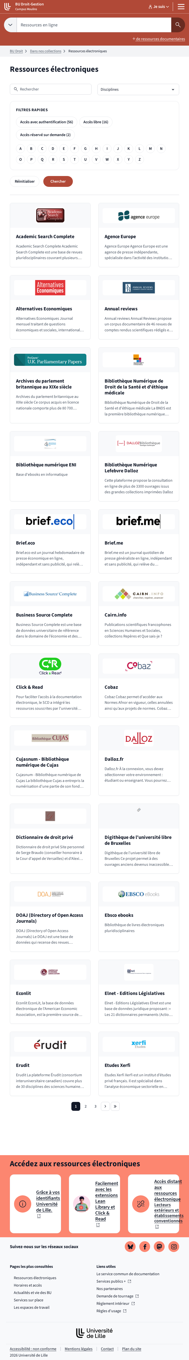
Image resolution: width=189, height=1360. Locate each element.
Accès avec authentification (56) (46, 122)
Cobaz (111, 687)
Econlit (23, 993)
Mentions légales (79, 1349)
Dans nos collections (45, 51)
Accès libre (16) (95, 122)
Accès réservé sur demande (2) (45, 135)
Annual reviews (121, 309)
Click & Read (29, 687)
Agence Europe (120, 237)
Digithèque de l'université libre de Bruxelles (138, 840)
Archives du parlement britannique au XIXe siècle (44, 384)
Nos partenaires (109, 1288)
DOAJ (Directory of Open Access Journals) (49, 918)
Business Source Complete (44, 615)
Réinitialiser (25, 181)
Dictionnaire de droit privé (44, 837)
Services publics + (111, 1281)
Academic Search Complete (45, 237)
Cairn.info (115, 615)
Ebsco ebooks (119, 915)
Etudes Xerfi (117, 1065)
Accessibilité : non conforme (33, 1349)
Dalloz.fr (114, 759)
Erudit (23, 1065)
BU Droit (16, 51)
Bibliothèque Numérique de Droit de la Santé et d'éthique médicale (136, 387)
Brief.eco (25, 543)
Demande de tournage (114, 1296)
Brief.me (114, 543)
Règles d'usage (111, 1311)
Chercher (58, 181)
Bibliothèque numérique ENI (46, 465)
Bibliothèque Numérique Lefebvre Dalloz (131, 468)
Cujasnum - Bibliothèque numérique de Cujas (42, 762)
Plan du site (131, 1349)
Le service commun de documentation (127, 1274)
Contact (107, 1349)
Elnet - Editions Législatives (135, 993)
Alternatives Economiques (44, 309)
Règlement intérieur (112, 1303)
